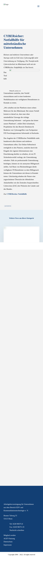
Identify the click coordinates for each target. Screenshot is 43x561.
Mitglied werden (10, 535)
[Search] (32, 6)
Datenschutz (8, 542)
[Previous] (11, 244)
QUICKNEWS (7, 206)
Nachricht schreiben (17, 530)
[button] (38, 6)
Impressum (8, 545)
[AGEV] (6, 5)
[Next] (32, 244)
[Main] (21, 244)
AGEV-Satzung (9, 538)
